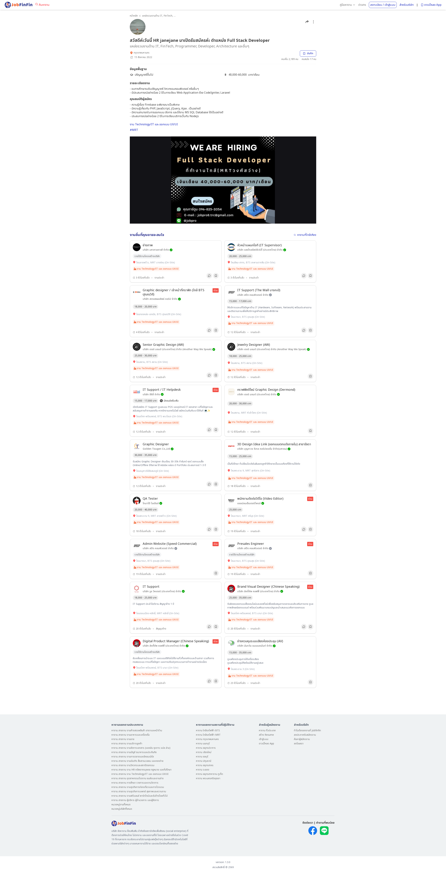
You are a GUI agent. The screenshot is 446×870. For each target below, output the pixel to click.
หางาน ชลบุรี (202, 756)
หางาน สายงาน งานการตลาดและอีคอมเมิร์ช (133, 756)
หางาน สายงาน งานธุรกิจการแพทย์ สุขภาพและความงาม (139, 791)
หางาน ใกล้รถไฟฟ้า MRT (208, 735)
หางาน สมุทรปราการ (206, 748)
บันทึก (310, 53)
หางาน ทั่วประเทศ (267, 730)
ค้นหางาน (44, 5)
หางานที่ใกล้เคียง (306, 235)
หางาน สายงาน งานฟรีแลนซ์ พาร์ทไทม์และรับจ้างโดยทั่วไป (140, 796)
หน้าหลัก (134, 16)
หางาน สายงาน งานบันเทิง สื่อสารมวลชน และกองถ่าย (137, 761)
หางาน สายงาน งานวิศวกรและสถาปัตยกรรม (133, 765)
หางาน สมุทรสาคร (204, 765)
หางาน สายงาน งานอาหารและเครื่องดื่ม (131, 735)
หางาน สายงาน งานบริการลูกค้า (127, 743)
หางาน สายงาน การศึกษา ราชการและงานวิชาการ (135, 783)
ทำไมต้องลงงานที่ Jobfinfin (307, 730)
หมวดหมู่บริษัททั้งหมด (122, 809)
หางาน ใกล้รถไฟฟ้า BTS (208, 730)
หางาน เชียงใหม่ (203, 752)
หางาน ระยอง (202, 770)
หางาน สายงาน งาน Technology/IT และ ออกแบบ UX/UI (140, 774)
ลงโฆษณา (298, 743)
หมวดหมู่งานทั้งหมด (121, 804)
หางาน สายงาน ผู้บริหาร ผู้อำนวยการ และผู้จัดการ (135, 800)
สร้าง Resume (266, 735)
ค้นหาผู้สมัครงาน (302, 739)
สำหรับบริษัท (406, 5)
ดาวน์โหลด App (432, 5)
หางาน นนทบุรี (203, 743)
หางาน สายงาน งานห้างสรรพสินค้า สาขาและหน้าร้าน (137, 730)
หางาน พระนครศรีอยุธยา (208, 778)
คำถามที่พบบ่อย (325, 823)
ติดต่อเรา (307, 823)
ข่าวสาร (362, 5)
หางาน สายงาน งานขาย (123, 739)
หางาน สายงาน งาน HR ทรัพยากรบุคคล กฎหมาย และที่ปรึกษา (141, 770)
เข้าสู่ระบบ (263, 739)
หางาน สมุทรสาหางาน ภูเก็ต (209, 774)
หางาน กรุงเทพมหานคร (207, 739)
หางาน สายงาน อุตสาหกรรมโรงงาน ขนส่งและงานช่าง (138, 778)
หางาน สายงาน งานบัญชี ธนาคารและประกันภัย (134, 752)
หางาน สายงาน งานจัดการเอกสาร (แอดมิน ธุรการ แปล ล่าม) (141, 748)
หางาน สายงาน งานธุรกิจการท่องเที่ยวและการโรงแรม (138, 787)
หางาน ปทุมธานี (203, 761)
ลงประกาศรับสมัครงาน (305, 735)
